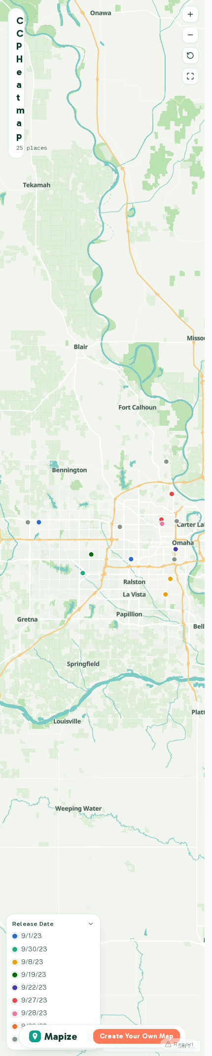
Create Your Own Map (137, 1036)
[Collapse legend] (90, 923)
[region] (102, 528)
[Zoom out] (190, 35)
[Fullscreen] (190, 76)
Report (184, 1044)
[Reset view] (190, 55)
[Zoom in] (190, 14)
